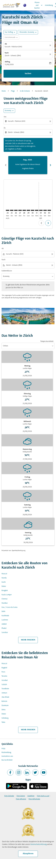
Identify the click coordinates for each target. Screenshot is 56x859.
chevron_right (50, 165)
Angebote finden (28, 169)
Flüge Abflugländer (34, 799)
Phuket (4, 628)
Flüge (13, 91)
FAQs (3, 749)
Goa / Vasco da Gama (9, 607)
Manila (4, 578)
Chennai (4, 599)
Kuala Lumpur (7, 595)
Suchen (28, 74)
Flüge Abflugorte (21, 799)
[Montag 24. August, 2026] (7, 210)
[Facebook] (10, 772)
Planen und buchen (38, 5)
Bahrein (4, 701)
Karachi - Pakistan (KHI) (13, 47)
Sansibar (5, 632)
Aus (5, 117)
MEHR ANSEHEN (28, 640)
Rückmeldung (6, 752)
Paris (3, 672)
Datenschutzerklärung (38, 844)
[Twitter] (35, 772)
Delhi (3, 611)
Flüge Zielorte (21, 796)
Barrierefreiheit (7, 760)
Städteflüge (30, 796)
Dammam (5, 706)
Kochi (4, 582)
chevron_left (6, 165)
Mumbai (5, 603)
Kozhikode (5, 616)
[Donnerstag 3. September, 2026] (49, 210)
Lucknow (5, 620)
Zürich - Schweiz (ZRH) (13, 56)
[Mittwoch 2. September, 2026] (45, 210)
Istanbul (5, 680)
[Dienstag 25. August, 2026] (11, 210)
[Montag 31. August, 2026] (36, 210)
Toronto (4, 676)
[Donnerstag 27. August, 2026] (20, 210)
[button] (28, 32)
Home (4, 91)
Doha (3, 710)
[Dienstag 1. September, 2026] (41, 210)
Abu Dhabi (5, 697)
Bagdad (4, 668)
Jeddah (4, 624)
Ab (6, 44)
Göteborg (5, 718)
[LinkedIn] (27, 772)
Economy (8, 111)
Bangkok (5, 591)
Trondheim (5, 689)
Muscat (4, 574)
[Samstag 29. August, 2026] (28, 210)
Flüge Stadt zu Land (43, 796)
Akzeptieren (28, 854)
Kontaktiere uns (7, 756)
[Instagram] (18, 772)
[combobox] (28, 121)
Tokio (3, 722)
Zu (4, 128)
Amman (4, 693)
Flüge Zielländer (9, 796)
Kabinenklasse (7, 271)
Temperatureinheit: (47, 341)
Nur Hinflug (9, 32)
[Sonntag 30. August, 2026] (32, 210)
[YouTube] (44, 772)
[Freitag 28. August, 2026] (24, 210)
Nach (7, 53)
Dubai (4, 586)
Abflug (7, 62)
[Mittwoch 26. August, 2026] (16, 210)
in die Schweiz (25, 91)
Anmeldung (49, 5)
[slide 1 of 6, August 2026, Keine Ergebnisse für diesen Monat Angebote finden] (27, 165)
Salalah (4, 685)
